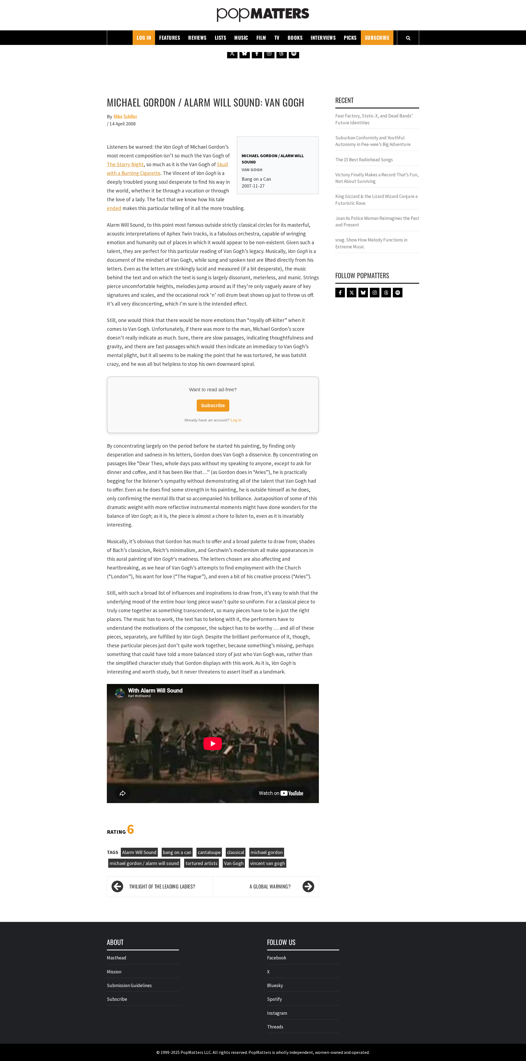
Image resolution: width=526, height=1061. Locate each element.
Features (169, 37)
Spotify (274, 999)
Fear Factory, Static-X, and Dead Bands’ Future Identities (374, 119)
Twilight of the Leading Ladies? (162, 886)
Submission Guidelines (129, 985)
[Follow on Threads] (281, 53)
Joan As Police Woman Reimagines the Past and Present (377, 221)
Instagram (277, 1013)
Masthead (116, 958)
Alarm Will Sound (139, 852)
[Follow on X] (232, 53)
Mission (114, 972)
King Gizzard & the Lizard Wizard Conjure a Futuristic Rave (376, 199)
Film (261, 37)
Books (295, 37)
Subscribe (377, 37)
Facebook (276, 958)
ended (114, 208)
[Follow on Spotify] (294, 53)
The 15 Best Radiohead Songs (364, 160)
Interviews (323, 37)
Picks (350, 37)
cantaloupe (209, 852)
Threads (275, 1027)
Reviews (197, 37)
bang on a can (177, 852)
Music (241, 37)
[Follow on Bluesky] (244, 53)
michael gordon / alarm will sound (144, 863)
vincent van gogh (267, 863)
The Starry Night (125, 164)
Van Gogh (234, 863)
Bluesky (275, 985)
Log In (144, 37)
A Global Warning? (270, 886)
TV (277, 37)
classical (235, 852)
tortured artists (201, 863)
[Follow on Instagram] (269, 53)
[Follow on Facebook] (257, 53)
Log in (236, 420)
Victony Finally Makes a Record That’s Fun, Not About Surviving (377, 178)
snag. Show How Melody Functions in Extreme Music (371, 243)
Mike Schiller (125, 116)
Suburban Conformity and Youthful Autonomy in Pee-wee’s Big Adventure (373, 141)
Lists (220, 37)
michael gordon (267, 852)
